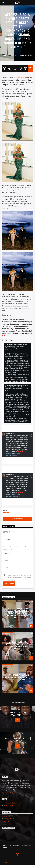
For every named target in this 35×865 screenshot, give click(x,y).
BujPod (15, 55)
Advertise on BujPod (10, 803)
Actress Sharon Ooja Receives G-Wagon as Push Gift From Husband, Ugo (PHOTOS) (17, 645)
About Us (7, 816)
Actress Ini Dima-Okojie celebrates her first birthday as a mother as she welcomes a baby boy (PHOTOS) (17, 613)
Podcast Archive (9, 819)
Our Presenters (8, 821)
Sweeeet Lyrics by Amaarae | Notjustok (18, 740)
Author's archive (17, 519)
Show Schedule (8, 805)
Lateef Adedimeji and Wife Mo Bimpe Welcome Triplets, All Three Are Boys (17, 677)
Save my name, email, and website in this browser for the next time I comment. (20, 575)
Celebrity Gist (17, 12)
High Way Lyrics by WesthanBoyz (18, 714)
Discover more (6, 792)
